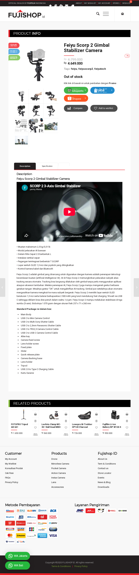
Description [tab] (25, 166)
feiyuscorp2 (85, 68)
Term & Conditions (107, 463)
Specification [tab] (47, 166)
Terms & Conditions (61, 566)
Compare (78, 108)
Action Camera (58, 473)
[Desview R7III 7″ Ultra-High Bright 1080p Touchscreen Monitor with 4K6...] (136, 287)
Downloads (103, 487)
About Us (102, 459)
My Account (104, 3)
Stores (116, 3)
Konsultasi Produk (14, 468)
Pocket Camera (58, 468)
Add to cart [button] (66, 413)
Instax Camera (58, 477)
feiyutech (100, 68)
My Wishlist (90, 3)
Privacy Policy (11, 482)
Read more (35, 413)
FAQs (7, 477)
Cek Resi (9, 473)
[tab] (64, 164)
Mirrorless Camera (60, 463)
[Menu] (104, 13)
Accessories (57, 487)
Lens (53, 482)
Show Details (35, 420)
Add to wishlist (106, 108)
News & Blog (104, 482)
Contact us (103, 468)
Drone (54, 459)
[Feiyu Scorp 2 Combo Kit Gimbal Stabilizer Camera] (2, 287)
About (79, 3)
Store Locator (104, 473)
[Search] (96, 13)
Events (101, 477)
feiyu (74, 68)
